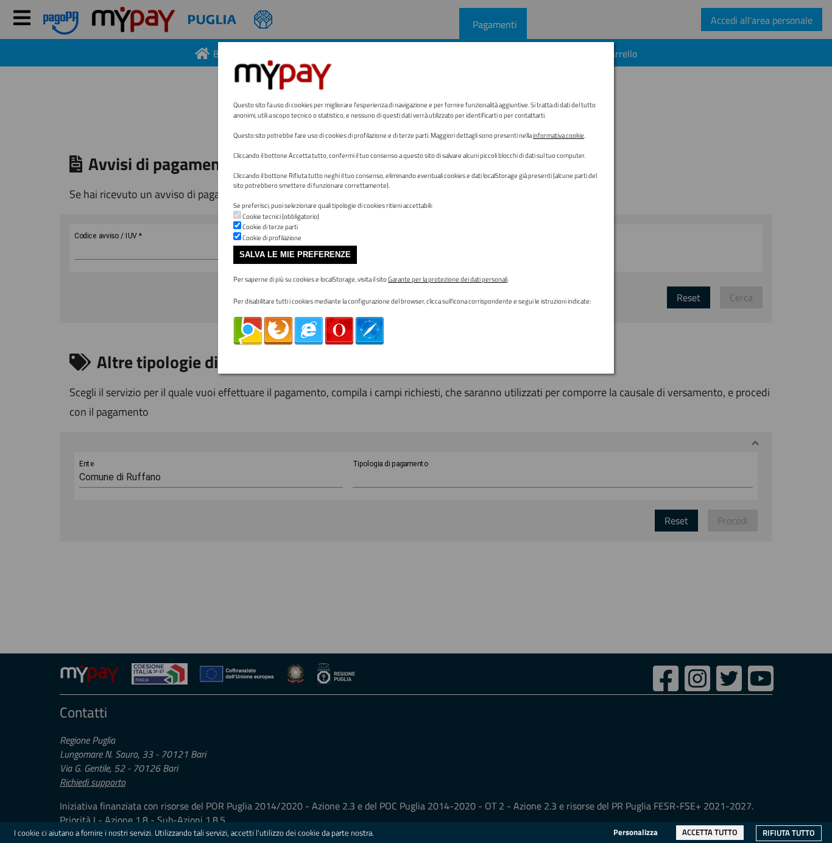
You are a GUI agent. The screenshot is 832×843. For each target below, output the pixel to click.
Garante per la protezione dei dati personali (447, 279)
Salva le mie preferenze (295, 254)
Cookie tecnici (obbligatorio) (280, 216)
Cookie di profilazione (271, 238)
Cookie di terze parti (270, 227)
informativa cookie (558, 135)
